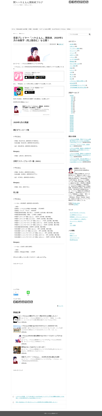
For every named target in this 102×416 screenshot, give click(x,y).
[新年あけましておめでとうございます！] (17, 350)
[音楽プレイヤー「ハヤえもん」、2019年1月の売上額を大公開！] (17, 360)
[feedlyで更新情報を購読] (84, 2)
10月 (72, 100)
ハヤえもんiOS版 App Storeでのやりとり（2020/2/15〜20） (40, 326)
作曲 (71, 68)
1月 (72, 112)
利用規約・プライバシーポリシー (79, 217)
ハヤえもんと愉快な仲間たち (77, 81)
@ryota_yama (76, 203)
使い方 (71, 76)
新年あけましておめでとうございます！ (34, 347)
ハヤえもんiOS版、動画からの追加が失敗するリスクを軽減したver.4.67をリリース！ (80, 155)
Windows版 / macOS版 (21, 29)
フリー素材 (73, 66)
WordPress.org (74, 239)
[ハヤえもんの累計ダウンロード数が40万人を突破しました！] (17, 319)
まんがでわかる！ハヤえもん (59, 29)
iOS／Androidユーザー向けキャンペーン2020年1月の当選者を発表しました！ (37, 402)
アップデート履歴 (74, 48)
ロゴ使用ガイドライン (76, 214)
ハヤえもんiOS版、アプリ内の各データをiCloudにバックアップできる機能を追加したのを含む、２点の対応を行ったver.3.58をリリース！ (40, 397)
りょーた (60, 305)
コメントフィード (74, 237)
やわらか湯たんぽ (74, 63)
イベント (72, 53)
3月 (72, 109)
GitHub (68, 29)
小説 (71, 72)
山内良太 (76, 204)
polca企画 (72, 83)
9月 (72, 101)
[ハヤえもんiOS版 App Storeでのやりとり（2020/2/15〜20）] (17, 329)
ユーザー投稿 (73, 59)
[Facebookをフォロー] (73, 2)
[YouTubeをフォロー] (78, 2)
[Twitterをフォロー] (70, 2)
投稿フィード (73, 235)
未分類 (71, 44)
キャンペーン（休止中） (76, 221)
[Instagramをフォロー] (76, 2)
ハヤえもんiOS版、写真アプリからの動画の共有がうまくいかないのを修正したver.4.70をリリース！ (80, 141)
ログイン (72, 233)
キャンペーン (73, 50)
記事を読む (24, 322)
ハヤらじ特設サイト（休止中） (78, 219)
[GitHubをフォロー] (81, 2)
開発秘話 (72, 61)
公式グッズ (73, 55)
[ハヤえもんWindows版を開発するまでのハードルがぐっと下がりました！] (17, 339)
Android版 (35, 29)
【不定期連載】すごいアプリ (77, 85)
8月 (72, 103)
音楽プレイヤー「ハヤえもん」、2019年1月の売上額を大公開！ (41, 357)
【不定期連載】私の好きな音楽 (78, 87)
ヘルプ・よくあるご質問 (45, 29)
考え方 (71, 74)
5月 (72, 106)
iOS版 (30, 29)
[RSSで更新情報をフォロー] (87, 2)
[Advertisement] (51, 16)
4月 (72, 108)
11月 (72, 98)
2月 (72, 111)
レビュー (72, 70)
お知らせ (60, 44)
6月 (72, 105)
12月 (72, 97)
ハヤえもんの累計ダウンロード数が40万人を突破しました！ (40, 316)
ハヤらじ (72, 57)
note (71, 223)
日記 (71, 78)
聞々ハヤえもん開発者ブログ (28, 2)
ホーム (13, 29)
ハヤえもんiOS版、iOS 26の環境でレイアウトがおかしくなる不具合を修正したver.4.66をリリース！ (80, 160)
